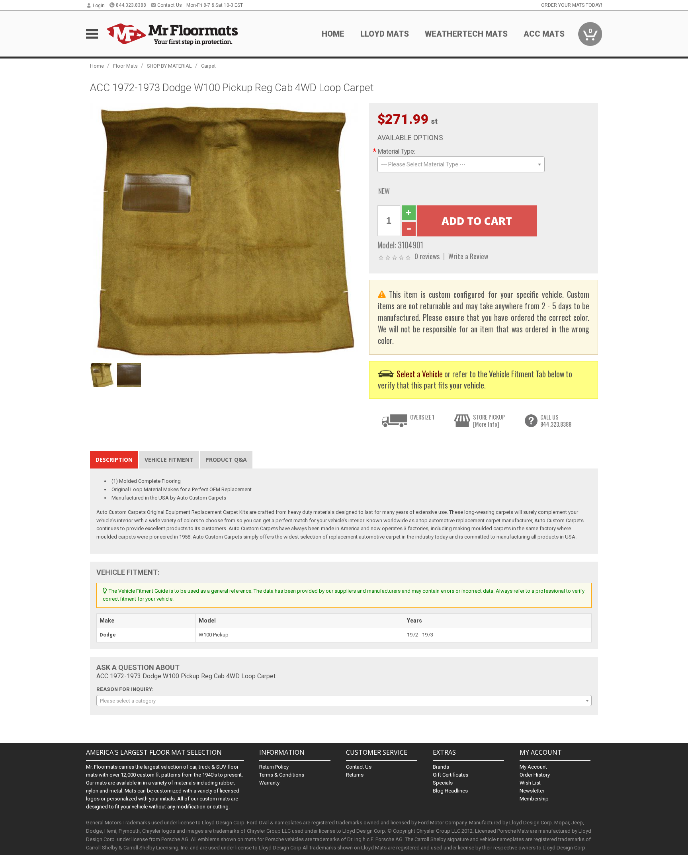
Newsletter (532, 791)
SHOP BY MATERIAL (169, 66)
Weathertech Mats (466, 34)
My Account (533, 767)
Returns (355, 775)
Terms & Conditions (281, 775)
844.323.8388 (131, 5)
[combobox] (461, 164)
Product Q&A (226, 459)
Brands (441, 767)
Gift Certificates (450, 775)
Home (333, 34)
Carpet (208, 66)
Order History (535, 775)
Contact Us (169, 5)
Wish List (530, 783)
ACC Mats (544, 34)
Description (114, 459)
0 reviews (427, 256)
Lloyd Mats (384, 34)
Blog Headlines (450, 791)
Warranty (269, 783)
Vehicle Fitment (169, 459)
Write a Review (468, 256)
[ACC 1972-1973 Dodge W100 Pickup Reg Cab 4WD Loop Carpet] (225, 231)
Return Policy (274, 767)
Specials (443, 783)
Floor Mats (125, 66)
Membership (534, 799)
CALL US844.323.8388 (555, 420)
